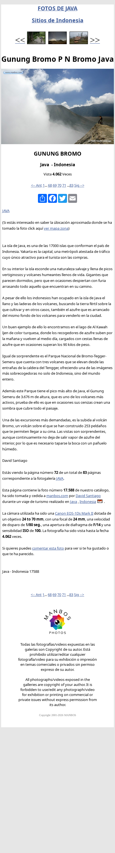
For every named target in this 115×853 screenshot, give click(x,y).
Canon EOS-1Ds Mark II (74, 513)
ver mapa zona (56, 228)
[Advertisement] (57, 792)
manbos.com (57, 495)
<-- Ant (36, 185)
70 (59, 185)
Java (73, 501)
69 (55, 185)
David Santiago (88, 495)
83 (71, 185)
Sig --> (79, 185)
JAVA (5, 210)
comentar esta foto (48, 548)
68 (50, 185)
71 (64, 185)
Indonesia (88, 501)
